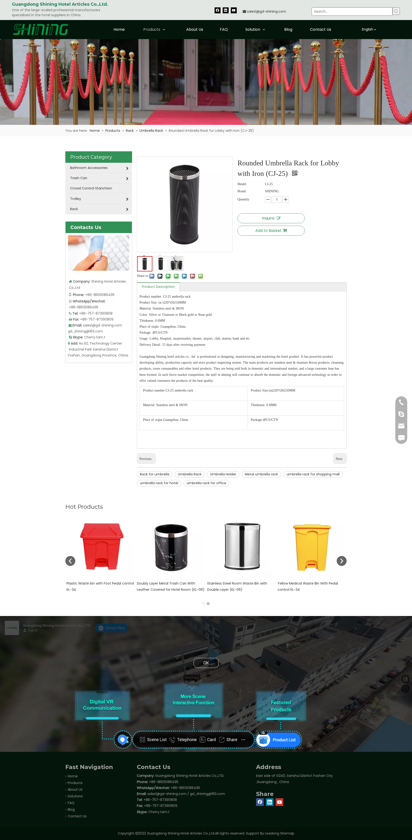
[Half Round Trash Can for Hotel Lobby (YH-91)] (171, 546)
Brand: (242, 191)
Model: (242, 184)
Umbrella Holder (223, 474)
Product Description (158, 286)
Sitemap (287, 833)
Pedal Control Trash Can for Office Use (239, 583)
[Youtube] (234, 10)
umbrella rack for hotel (159, 483)
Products (75, 782)
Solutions (75, 796)
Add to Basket (268, 230)
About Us (75, 789)
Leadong (272, 833)
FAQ (71, 802)
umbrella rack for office (206, 483)
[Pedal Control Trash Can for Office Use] (241, 546)
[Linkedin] (226, 10)
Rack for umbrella (154, 474)
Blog (71, 809)
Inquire (268, 218)
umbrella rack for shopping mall (313, 474)
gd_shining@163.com (85, 331)
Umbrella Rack (189, 474)
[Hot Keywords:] (396, 11)
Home (73, 776)
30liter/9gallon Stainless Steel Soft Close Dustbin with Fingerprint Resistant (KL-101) (311, 589)
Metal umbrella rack (261, 474)
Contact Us (77, 816)
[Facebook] (218, 10)
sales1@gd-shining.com (266, 11)
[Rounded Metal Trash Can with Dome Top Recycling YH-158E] (100, 546)
